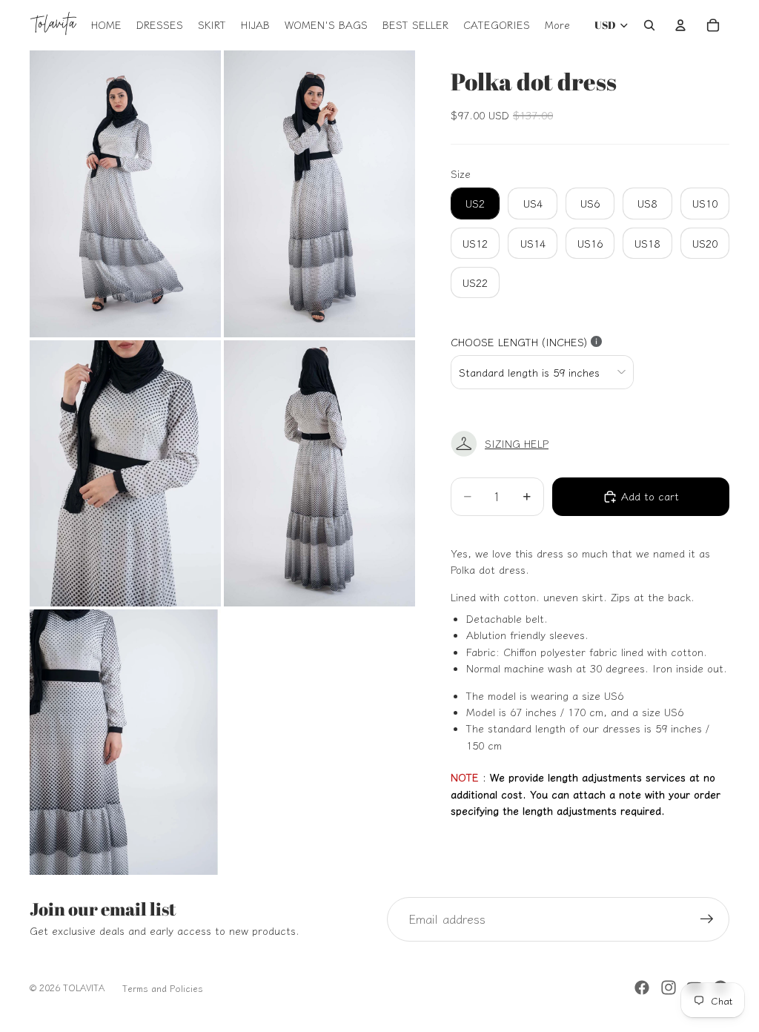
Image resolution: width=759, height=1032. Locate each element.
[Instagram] (668, 987)
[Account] (680, 25)
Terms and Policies (162, 988)
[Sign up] (707, 919)
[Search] (649, 25)
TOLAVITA (84, 987)
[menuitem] (557, 25)
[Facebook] (642, 987)
